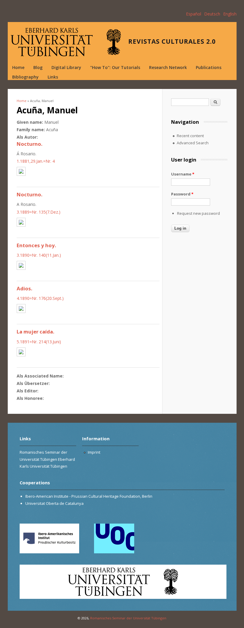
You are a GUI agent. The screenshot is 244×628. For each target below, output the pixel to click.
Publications (208, 67)
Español (193, 14)
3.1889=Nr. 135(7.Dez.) (38, 212)
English (230, 14)
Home (18, 67)
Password (182, 194)
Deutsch (212, 14)
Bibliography (25, 77)
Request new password (198, 213)
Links (53, 77)
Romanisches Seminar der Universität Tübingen (128, 618)
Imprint (94, 452)
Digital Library (66, 67)
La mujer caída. (35, 331)
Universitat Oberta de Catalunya (54, 503)
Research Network (168, 67)
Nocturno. (30, 143)
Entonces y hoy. (36, 245)
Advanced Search (193, 142)
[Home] (66, 42)
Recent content (190, 135)
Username (182, 174)
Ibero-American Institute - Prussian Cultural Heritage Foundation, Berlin (88, 496)
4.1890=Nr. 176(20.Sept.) (40, 298)
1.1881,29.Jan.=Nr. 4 (36, 161)
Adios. (24, 288)
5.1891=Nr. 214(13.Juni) (39, 341)
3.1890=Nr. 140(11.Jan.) (39, 255)
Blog (38, 67)
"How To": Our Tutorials (115, 67)
